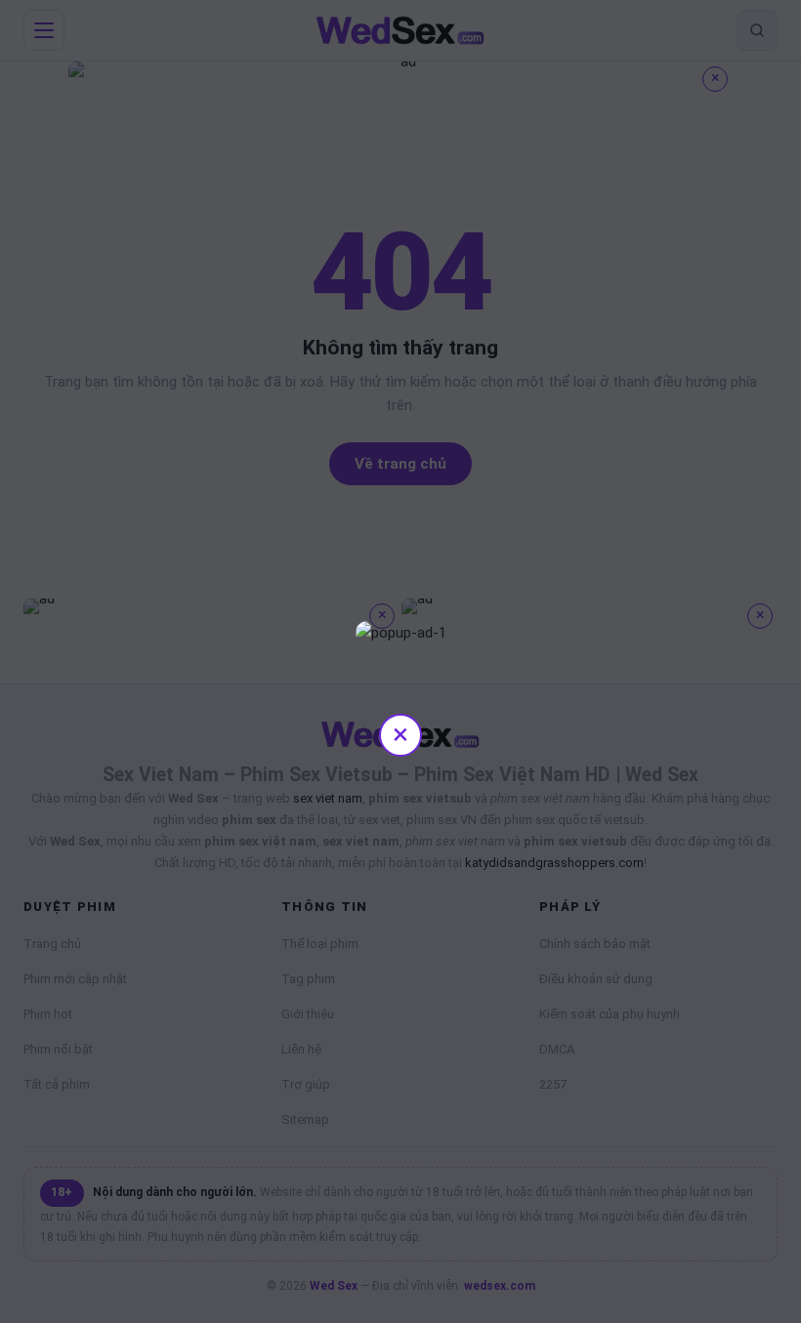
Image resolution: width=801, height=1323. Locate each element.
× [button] (400, 734)
